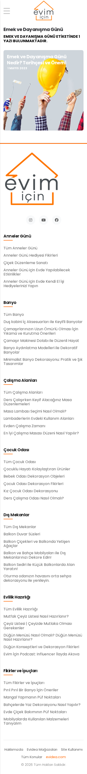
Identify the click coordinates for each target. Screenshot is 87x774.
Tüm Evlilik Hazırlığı (20, 609)
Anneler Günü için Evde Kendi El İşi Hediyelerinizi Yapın (33, 283)
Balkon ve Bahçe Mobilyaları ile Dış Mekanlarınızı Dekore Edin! (34, 555)
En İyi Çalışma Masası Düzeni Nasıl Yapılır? (41, 433)
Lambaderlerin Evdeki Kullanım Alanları (38, 418)
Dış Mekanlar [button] (16, 515)
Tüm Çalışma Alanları (22, 392)
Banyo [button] (9, 302)
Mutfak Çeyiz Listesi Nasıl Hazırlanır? (36, 616)
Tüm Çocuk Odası (19, 462)
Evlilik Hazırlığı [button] (16, 597)
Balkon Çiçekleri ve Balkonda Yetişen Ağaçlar (36, 544)
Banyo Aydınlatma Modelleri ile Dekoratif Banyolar (40, 350)
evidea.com (56, 757)
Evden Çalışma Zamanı (24, 426)
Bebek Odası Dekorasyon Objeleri (33, 476)
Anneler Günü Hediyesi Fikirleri (30, 255)
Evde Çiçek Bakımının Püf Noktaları (35, 712)
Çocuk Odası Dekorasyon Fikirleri (33, 484)
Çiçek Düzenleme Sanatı (25, 263)
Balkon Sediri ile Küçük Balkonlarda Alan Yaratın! (39, 567)
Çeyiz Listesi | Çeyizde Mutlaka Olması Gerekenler (37, 626)
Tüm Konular (31, 757)
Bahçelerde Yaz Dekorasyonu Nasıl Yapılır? (42, 705)
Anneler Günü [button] (17, 236)
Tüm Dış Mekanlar (19, 527)
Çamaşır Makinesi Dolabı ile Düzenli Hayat (41, 341)
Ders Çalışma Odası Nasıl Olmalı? (33, 498)
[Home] (43, 11)
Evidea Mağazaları (42, 750)
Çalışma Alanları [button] (20, 380)
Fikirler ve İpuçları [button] (20, 671)
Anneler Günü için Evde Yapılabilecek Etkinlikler (36, 272)
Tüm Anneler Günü (20, 248)
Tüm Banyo (13, 315)
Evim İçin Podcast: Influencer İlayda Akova (41, 654)
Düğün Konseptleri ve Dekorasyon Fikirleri (41, 647)
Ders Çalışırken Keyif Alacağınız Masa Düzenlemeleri (37, 402)
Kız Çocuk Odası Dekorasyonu (30, 491)
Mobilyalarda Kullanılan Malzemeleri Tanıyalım (36, 721)
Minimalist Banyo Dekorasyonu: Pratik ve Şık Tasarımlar (43, 362)
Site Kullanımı (72, 750)
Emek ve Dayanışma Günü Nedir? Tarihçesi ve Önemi (36, 59)
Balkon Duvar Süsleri (21, 534)
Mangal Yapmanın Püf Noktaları (32, 697)
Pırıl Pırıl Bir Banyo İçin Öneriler (30, 690)
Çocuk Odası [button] (16, 450)
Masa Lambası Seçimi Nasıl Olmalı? (34, 411)
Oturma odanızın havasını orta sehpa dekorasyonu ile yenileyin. (37, 578)
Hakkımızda (13, 750)
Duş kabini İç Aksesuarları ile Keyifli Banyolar (43, 322)
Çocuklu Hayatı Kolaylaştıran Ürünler (36, 469)
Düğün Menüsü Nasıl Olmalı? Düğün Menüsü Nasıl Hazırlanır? (42, 637)
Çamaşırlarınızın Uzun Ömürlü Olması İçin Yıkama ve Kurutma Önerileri (40, 331)
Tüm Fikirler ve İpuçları (23, 683)
